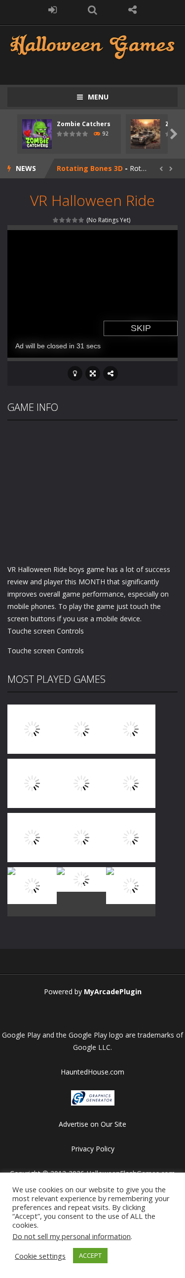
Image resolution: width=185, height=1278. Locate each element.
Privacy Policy (92, 1148)
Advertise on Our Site (92, 1124)
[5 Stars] (81, 220)
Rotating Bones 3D (90, 168)
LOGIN (52, 10)
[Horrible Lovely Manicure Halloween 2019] (32, 836)
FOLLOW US (132, 10)
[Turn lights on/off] (75, 373)
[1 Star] (56, 220)
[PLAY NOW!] (37, 133)
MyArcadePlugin (113, 991)
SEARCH (92, 10)
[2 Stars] (62, 220)
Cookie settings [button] (40, 1255)
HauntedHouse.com (92, 1071)
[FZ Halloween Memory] (130, 884)
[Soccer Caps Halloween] (81, 878)
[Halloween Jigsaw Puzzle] (130, 836)
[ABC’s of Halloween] (32, 782)
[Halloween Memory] (81, 836)
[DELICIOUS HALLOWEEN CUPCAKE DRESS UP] (130, 728)
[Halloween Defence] (81, 782)
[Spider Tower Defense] (32, 728)
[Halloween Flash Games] (92, 45)
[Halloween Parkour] (130, 782)
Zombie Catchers (84, 124)
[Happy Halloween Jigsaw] (32, 884)
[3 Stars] (69, 220)
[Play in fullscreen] (92, 373)
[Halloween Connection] (81, 728)
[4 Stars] (75, 220)
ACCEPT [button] (90, 1255)
